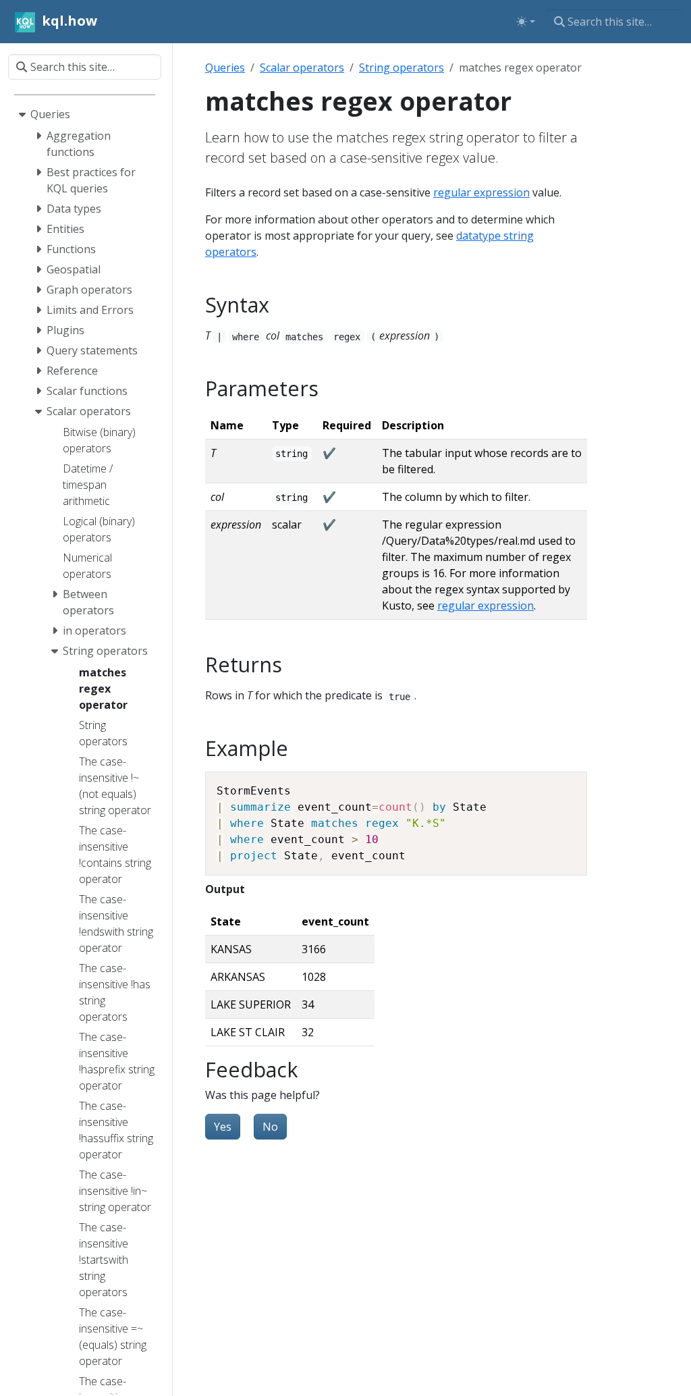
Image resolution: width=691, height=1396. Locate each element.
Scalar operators (302, 67)
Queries (225, 67)
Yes (222, 1126)
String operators (401, 67)
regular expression (481, 192)
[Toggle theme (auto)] (526, 21)
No (270, 1126)
